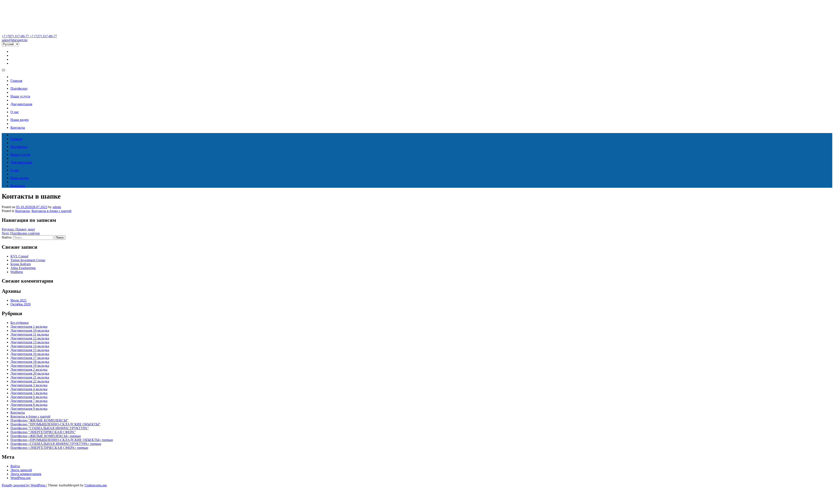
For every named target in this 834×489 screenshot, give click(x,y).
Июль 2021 (18, 300)
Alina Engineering (23, 268)
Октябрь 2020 (20, 304)
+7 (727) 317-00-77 (43, 36)
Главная (16, 80)
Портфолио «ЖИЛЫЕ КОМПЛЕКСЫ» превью (45, 436)
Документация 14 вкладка (29, 346)
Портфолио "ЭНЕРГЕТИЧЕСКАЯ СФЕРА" (43, 432)
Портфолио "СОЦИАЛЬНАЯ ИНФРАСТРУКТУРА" (49, 428)
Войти (15, 466)
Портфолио (18, 88)
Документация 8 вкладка (28, 405)
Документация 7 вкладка (28, 401)
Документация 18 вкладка (29, 362)
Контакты (17, 127)
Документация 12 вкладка (29, 338)
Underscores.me (95, 485)
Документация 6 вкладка (28, 397)
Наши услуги (20, 96)
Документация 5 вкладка (28, 393)
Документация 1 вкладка (28, 326)
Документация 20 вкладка (29, 373)
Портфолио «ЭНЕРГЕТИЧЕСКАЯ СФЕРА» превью (49, 447)
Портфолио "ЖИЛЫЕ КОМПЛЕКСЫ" (39, 420)
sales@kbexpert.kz (15, 40)
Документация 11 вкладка (29, 334)
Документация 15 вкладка (29, 350)
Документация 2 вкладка (28, 369)
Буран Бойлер (20, 264)
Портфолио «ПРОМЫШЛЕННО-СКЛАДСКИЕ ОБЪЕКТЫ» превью (61, 440)
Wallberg (16, 272)
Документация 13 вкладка (29, 342)
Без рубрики (19, 322)
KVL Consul (19, 256)
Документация (21, 104)
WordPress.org (20, 478)
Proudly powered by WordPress (24, 485)
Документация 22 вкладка (29, 381)
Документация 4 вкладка (28, 389)
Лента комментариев (25, 474)
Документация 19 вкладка (29, 365)
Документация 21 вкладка (29, 377)
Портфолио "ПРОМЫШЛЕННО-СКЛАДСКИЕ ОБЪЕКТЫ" (55, 424)
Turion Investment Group (27, 260)
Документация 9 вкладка (28, 408)
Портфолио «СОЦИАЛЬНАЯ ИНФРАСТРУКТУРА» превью (55, 444)
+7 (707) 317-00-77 (16, 36)
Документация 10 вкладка (29, 330)
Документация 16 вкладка (29, 354)
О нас (14, 112)
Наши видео (19, 120)
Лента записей (21, 470)
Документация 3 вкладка (28, 385)
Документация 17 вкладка (29, 358)
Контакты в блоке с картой (51, 211)
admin (57, 207)
